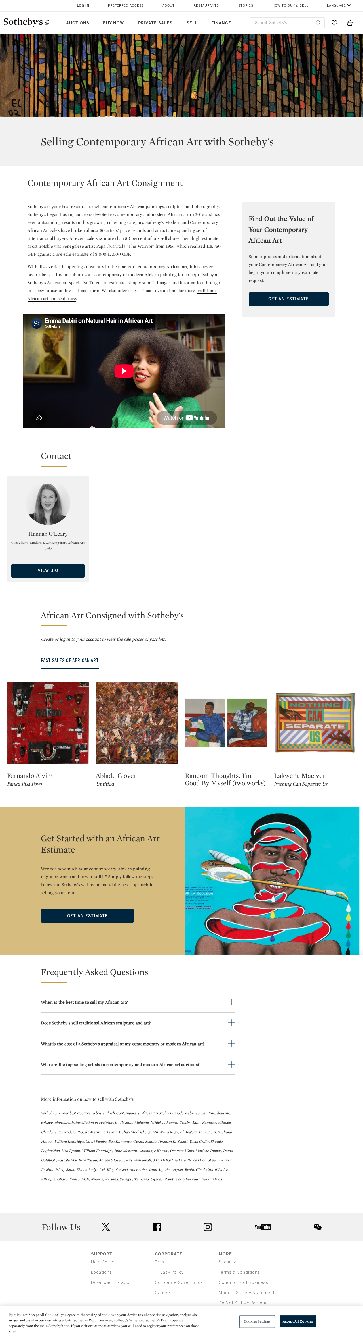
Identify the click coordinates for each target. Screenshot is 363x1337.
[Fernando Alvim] (48, 723)
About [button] (168, 5)
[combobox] (287, 22)
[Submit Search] (318, 22)
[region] (181, 1321)
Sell (192, 23)
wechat (318, 1227)
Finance (221, 23)
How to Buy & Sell (290, 5)
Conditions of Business (243, 1282)
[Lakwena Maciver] (315, 723)
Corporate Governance (179, 1282)
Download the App (110, 1282)
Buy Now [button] (113, 23)
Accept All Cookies (298, 1321)
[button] (124, 185)
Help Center (103, 1262)
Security (227, 1262)
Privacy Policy (169, 1272)
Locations (101, 1272)
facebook (157, 1227)
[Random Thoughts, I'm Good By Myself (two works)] (226, 723)
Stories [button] (245, 5)
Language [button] (336, 5)
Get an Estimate (288, 299)
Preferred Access (126, 5)
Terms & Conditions (239, 1272)
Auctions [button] (77, 23)
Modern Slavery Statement (247, 1292)
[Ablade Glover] (137, 723)
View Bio (48, 570)
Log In (83, 5)
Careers (163, 1292)
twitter (106, 1227)
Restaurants (206, 5)
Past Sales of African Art (70, 660)
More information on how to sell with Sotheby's (87, 1099)
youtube (263, 1227)
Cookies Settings (257, 1321)
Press (161, 1262)
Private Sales (155, 23)
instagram (208, 1227)
